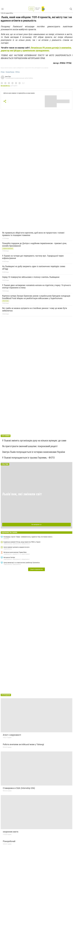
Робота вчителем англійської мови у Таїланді (23, 744)
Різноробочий (9, 841)
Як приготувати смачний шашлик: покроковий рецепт (30, 446)
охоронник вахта (10, 831)
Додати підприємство (36, 569)
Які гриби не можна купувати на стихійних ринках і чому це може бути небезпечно (34, 309)
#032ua (17, 72)
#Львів (3, 72)
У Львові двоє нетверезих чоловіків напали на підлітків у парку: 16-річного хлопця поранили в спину (36, 286)
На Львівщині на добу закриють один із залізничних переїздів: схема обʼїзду (33, 267)
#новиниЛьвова (10, 72)
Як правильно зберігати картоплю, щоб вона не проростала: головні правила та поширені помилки (33, 234)
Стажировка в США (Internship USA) (19, 788)
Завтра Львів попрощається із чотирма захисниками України (33, 451)
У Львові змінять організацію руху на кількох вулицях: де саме (34, 440)
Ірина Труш (8, 76)
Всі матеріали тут (37, 524)
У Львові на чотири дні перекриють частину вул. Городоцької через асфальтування (33, 257)
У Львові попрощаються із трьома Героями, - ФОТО (28, 457)
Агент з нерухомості (12, 735)
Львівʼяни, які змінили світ (22, 494)
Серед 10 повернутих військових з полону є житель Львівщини (30, 277)
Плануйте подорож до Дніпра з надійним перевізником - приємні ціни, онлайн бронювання (34, 244)
